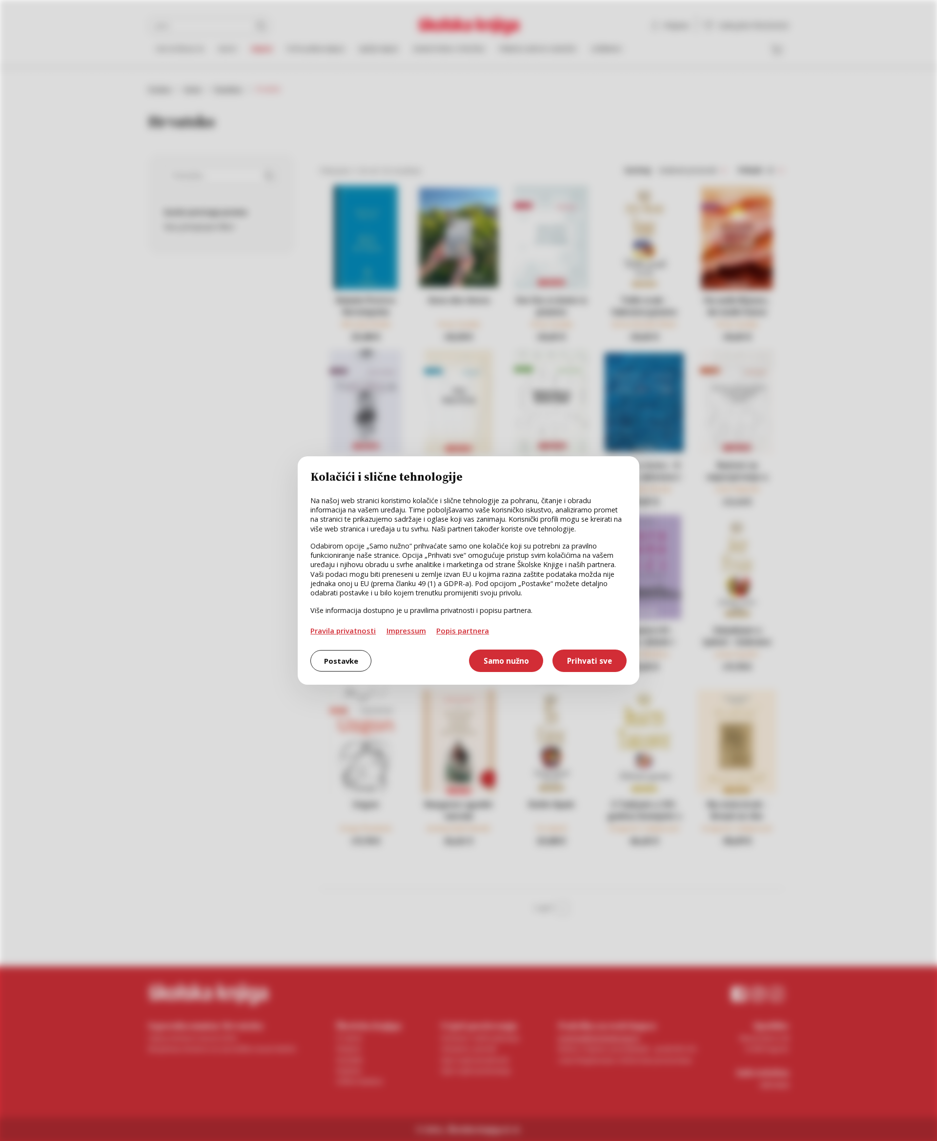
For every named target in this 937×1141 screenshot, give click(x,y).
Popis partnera (462, 630)
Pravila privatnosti (343, 630)
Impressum (406, 630)
